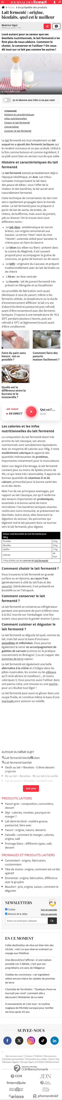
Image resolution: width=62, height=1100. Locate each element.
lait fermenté (41, 560)
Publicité (38, 1056)
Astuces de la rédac (17, 914)
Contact (29, 1056)
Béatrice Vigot (10, 25)
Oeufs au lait (13, 767)
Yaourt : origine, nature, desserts (25, 830)
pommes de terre (12, 659)
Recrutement (50, 1056)
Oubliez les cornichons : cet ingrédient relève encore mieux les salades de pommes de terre (30, 978)
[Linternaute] (16, 1082)
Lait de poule (13, 781)
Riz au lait (11, 776)
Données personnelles (13, 1059)
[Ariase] (16, 1096)
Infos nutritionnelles (15, 118)
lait (7, 140)
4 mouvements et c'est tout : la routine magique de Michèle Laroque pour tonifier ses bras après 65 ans (29, 1008)
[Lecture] (31, 411)
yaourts (6, 586)
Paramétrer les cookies (36, 1059)
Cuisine (11, 910)
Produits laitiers (17, 798)
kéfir (12, 264)
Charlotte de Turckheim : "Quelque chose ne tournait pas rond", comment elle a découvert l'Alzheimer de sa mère (30, 993)
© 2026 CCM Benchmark (47, 1062)
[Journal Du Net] (46, 1076)
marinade (8, 701)
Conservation (11, 126)
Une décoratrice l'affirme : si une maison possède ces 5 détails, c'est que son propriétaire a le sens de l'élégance (28, 964)
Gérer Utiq (54, 1059)
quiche (53, 684)
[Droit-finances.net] (46, 1083)
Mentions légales (11, 1062)
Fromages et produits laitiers (28, 855)
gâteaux (51, 672)
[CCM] (16, 1076)
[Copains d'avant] (16, 1089)
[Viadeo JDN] (46, 1089)
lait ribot (14, 227)
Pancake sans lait (15, 789)
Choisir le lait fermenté (17, 122)
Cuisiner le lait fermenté (17, 130)
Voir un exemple (49, 909)
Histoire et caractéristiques (19, 114)
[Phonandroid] (46, 1096)
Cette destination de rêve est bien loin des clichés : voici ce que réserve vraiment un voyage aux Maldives (29, 949)
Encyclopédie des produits (32, 7)
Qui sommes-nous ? (15, 1056)
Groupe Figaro (27, 1062)
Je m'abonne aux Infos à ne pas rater (34, 100)
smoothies (8, 643)
